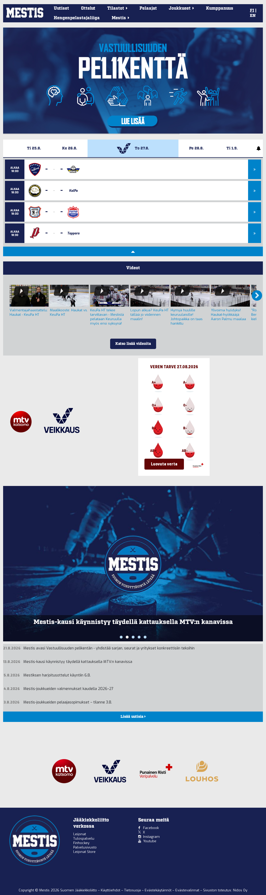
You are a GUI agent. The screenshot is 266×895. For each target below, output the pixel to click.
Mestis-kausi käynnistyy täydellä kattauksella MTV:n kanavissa (77, 661)
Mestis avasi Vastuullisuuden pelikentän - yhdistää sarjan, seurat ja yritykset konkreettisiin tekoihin (109, 648)
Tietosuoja (133, 890)
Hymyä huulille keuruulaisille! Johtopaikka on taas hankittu (187, 317)
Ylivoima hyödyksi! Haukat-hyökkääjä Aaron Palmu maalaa (228, 314)
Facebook (151, 828)
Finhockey (81, 843)
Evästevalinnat (187, 890)
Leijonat (79, 834)
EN (253, 15)
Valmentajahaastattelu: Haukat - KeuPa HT (29, 312)
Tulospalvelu (83, 838)
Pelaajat (148, 8)
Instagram (151, 836)
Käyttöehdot (111, 890)
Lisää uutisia (132, 716)
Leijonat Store (84, 852)
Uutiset (61, 8)
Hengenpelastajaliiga (77, 18)
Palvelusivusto (85, 847)
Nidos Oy (240, 890)
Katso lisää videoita (133, 343)
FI (252, 10)
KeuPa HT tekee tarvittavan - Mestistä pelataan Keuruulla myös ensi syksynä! (107, 317)
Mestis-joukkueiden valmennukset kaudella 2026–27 (68, 688)
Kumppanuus (219, 8)
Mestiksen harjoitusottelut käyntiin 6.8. (133, 622)
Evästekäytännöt (158, 890)
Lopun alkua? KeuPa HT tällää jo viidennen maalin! (149, 314)
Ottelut (88, 8)
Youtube (149, 841)
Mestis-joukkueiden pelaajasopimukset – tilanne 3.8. (67, 702)
